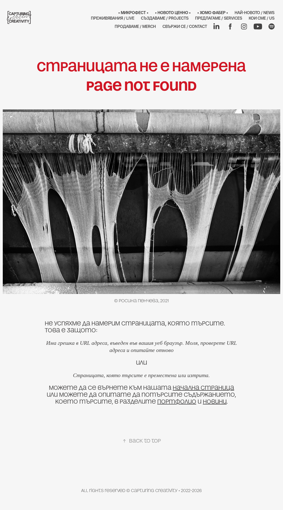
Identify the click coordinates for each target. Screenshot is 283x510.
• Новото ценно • (173, 12)
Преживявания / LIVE (112, 18)
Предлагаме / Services (218, 18)
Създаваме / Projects (164, 18)
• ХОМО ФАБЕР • (212, 12)
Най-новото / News (254, 12)
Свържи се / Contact (185, 26)
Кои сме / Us (261, 18)
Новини (215, 401)
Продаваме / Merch (135, 26)
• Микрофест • (133, 12)
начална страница (203, 387)
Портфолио (176, 401)
